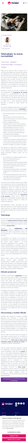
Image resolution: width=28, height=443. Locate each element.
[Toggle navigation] (2, 3)
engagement (18, 275)
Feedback (3, 67)
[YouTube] (16, 405)
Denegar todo (14, 435)
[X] (21, 403)
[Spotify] (23, 403)
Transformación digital (7, 64)
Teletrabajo (13, 62)
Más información (9, 428)
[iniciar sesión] (23, 3)
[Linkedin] (16, 403)
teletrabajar (22, 109)
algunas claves (11, 225)
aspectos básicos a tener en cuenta (17, 220)
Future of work (5, 62)
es (25, 3)
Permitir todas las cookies (14, 439)
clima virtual (21, 367)
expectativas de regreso (20, 92)
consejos (22, 351)
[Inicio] (13, 3)
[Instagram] (18, 403)
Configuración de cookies (14, 432)
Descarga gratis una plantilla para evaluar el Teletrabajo (14, 379)
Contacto (4, 415)
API (16, 415)
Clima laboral (17, 64)
